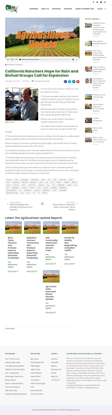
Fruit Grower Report (12, 387)
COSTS (8, 185)
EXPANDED (15, 188)
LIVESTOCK (15, 182)
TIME (16, 180)
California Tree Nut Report (15, 369)
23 (39, 193)
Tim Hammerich (37, 394)
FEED (8, 182)
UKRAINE (54, 188)
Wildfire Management (97, 119)
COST (39, 188)
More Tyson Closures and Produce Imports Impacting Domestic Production (13, 247)
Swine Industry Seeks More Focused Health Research (98, 107)
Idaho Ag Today (11, 390)
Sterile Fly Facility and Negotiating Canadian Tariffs (70, 244)
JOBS (28, 193)
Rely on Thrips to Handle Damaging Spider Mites (99, 69)
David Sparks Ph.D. (37, 362)
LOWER (32, 188)
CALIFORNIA (24, 180)
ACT (34, 193)
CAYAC (100, 9)
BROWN (24, 182)
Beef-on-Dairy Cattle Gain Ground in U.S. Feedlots (100, 139)
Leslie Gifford (35, 376)
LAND (41, 182)
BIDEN (69, 185)
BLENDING (63, 188)
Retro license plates (97, 129)
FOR (49, 180)
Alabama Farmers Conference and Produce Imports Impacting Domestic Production (33, 247)
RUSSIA (46, 188)
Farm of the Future (12, 359)
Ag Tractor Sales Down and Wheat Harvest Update (51, 292)
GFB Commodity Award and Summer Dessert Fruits (52, 244)
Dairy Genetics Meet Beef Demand (100, 42)
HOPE (43, 180)
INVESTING (62, 190)
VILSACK (36, 190)
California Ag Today (12, 362)
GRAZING (33, 182)
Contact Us (55, 380)
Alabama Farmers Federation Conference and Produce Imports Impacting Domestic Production (99, 28)
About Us (45, 9)
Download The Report (15, 65)
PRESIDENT (61, 185)
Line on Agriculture (12, 373)
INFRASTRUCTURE (12, 193)
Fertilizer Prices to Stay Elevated (99, 96)
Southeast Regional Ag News (16, 394)
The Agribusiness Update (42, 81)
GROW (71, 180)
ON (54, 185)
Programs (34, 9)
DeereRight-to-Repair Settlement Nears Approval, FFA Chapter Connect (99, 83)
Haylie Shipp (35, 366)
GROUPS (41, 185)
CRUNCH (9, 180)
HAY (52, 182)
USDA (55, 190)
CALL (48, 185)
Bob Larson (10, 122)
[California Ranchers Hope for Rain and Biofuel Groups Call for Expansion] (42, 37)
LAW (22, 193)
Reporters (56, 9)
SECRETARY (27, 190)
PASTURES (62, 180)
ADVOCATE (31, 185)
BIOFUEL (16, 185)
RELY (46, 182)
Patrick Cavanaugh (38, 383)
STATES (44, 193)
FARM (23, 185)
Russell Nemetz (36, 390)
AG (20, 190)
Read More (12, 271)
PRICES (59, 182)
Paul (32, 387)
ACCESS (24, 188)
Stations (54, 359)
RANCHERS (34, 180)
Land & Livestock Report (14, 383)
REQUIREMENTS (11, 190)
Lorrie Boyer (35, 380)
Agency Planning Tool (84, 9)
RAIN (54, 180)
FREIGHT (74, 182)
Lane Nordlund (36, 373)
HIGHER (66, 182)
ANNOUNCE (46, 190)
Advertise (68, 9)
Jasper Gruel (35, 369)
